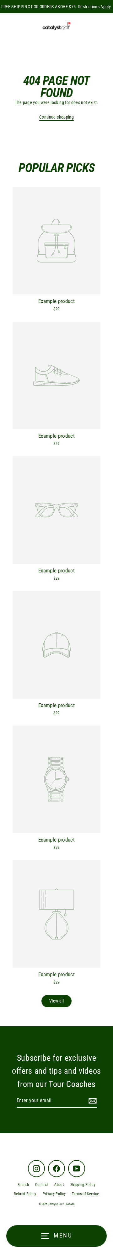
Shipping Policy (82, 1184)
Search (23, 1184)
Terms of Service (85, 1194)
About (59, 1184)
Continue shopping (56, 117)
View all (56, 1000)
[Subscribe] (92, 1101)
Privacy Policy (54, 1194)
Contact (41, 1184)
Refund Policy (25, 1194)
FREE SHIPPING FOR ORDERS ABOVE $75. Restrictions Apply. (56, 6)
